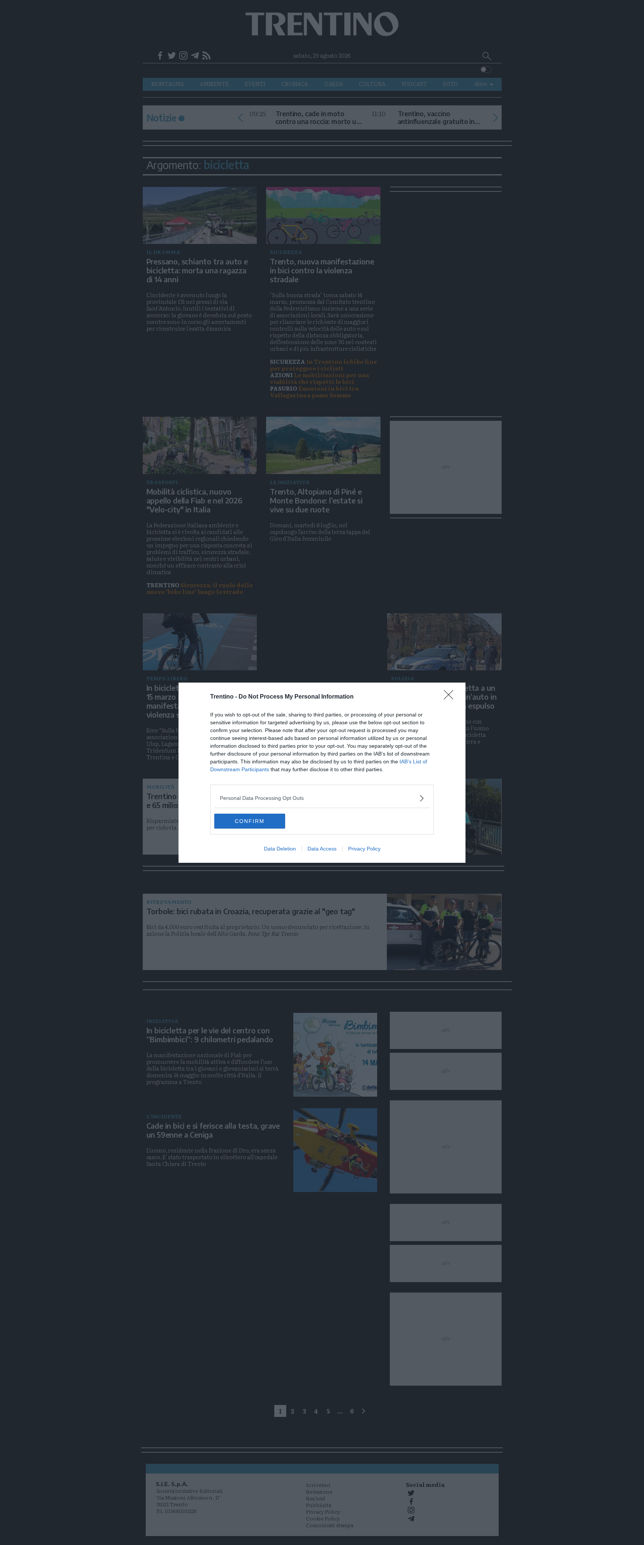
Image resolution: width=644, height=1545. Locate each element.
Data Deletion (280, 849)
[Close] (451, 697)
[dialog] (322, 773)
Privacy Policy (364, 849)
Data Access (322, 849)
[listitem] (322, 798)
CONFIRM (250, 821)
